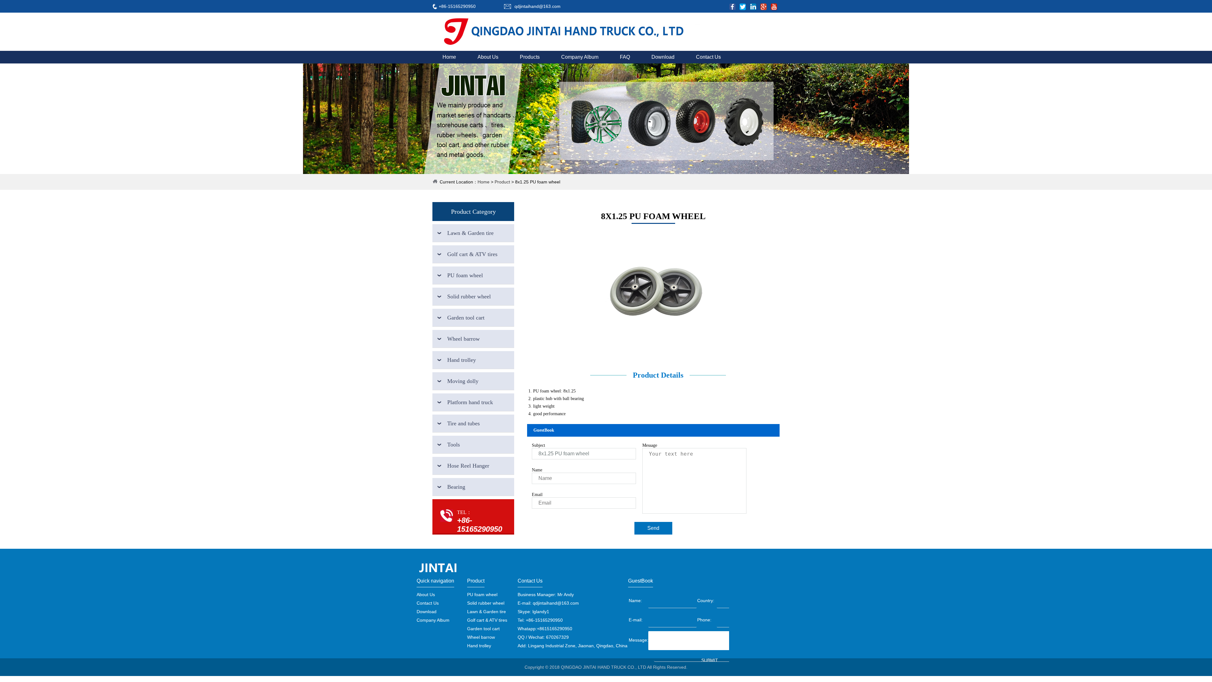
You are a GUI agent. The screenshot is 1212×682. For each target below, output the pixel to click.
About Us (488, 57)
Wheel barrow (463, 339)
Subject (538, 445)
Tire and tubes (463, 423)
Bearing (456, 487)
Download (662, 57)
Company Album (579, 57)
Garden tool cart (465, 317)
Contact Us (708, 57)
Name (537, 470)
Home (449, 57)
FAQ (625, 57)
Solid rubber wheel (469, 296)
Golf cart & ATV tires (472, 254)
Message (649, 445)
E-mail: (636, 619)
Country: (705, 600)
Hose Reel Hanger (468, 466)
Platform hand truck (470, 402)
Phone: (704, 619)
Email (537, 494)
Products (530, 57)
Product (502, 181)
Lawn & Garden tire (470, 233)
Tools (453, 444)
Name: (635, 600)
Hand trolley (461, 360)
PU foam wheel (465, 275)
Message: (638, 640)
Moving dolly (462, 381)
